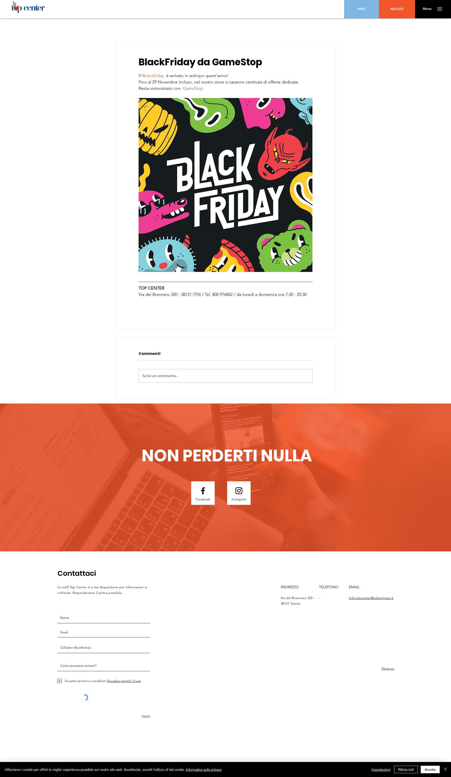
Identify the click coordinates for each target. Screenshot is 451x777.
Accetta (430, 769)
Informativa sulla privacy (204, 769)
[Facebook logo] (203, 490)
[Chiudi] (445, 769)
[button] (427, 9)
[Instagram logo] (239, 490)
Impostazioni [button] (381, 769)
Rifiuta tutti (406, 769)
